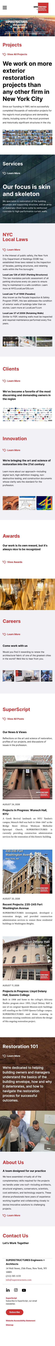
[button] (14, 1312)
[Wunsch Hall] (27, 777)
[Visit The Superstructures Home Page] (41, 8)
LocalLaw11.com (33, 307)
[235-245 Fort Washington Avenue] (27, 872)
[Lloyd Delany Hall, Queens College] (27, 958)
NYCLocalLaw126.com (22, 288)
